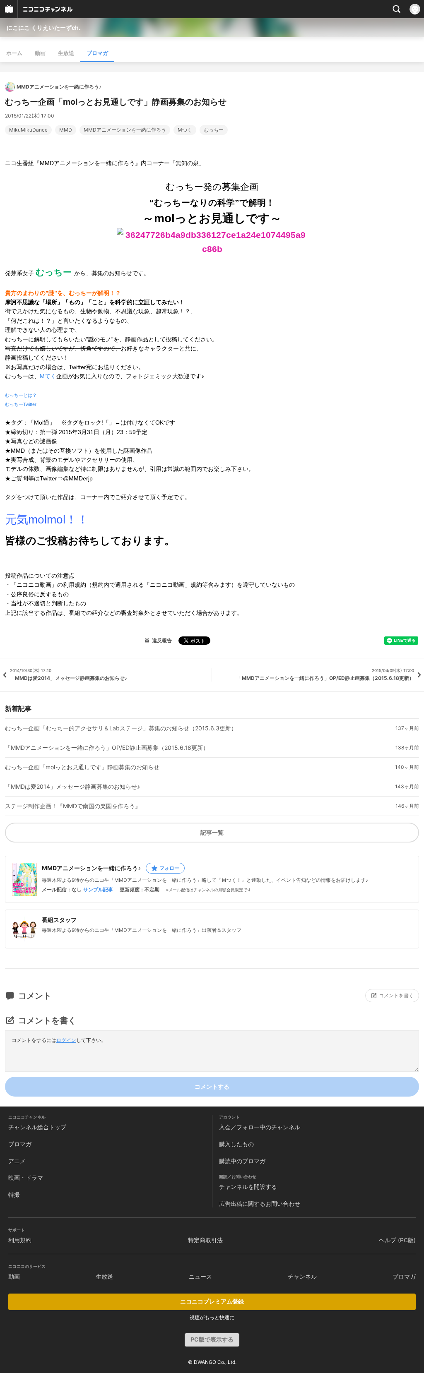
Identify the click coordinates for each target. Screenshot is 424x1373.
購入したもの (236, 1143)
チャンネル (302, 1276)
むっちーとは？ (21, 395)
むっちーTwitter (20, 404)
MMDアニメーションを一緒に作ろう (125, 129)
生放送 (66, 53)
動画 (40, 53)
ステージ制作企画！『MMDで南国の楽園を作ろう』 (73, 806)
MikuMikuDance (28, 129)
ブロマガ (97, 53)
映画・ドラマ (25, 1177)
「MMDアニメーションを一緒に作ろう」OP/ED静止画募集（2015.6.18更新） (107, 748)
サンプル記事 (98, 889)
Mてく (48, 376)
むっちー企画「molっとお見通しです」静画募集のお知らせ (82, 767)
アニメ (17, 1160)
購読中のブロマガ (242, 1160)
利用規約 (19, 1239)
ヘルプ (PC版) (397, 1239)
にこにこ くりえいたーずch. (43, 27)
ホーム (14, 53)
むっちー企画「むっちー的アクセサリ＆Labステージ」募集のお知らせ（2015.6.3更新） (121, 728)
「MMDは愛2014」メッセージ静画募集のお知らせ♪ (72, 787)
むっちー (214, 129)
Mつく (185, 129)
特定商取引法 (205, 1239)
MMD (65, 129)
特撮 (14, 1194)
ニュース (200, 1276)
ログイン (66, 1040)
